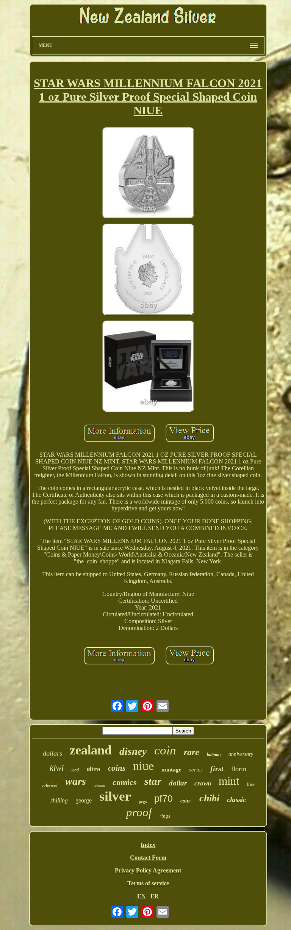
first (217, 768)
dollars (52, 753)
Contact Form (148, 857)
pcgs (143, 801)
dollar (178, 783)
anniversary (240, 754)
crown (202, 783)
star (152, 781)
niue (143, 766)
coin (165, 750)
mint (229, 780)
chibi (209, 798)
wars (75, 781)
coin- (186, 801)
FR (154, 896)
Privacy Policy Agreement (148, 870)
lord (75, 770)
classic (236, 800)
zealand (91, 750)
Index (148, 844)
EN (141, 896)
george (83, 800)
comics (125, 782)
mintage (171, 770)
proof (139, 812)
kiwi (57, 768)
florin (238, 769)
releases (99, 785)
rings (165, 816)
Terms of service (148, 883)
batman (214, 754)
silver (115, 796)
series (196, 770)
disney (133, 751)
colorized (50, 785)
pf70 (163, 798)
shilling (59, 800)
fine (251, 784)
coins (116, 768)
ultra (93, 769)
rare (191, 752)
